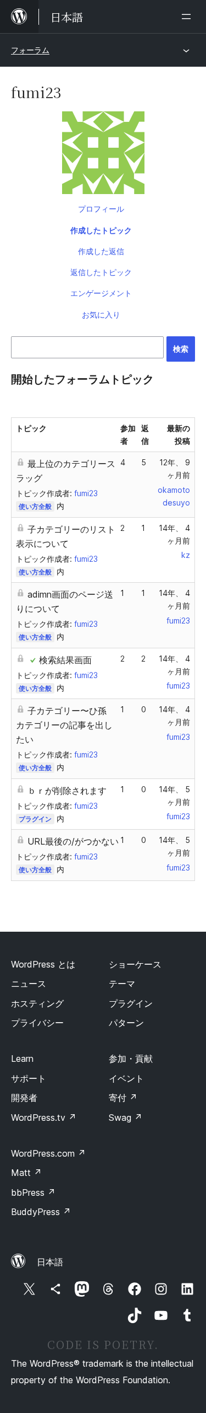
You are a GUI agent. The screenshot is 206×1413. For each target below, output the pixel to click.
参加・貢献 (131, 1058)
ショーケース (135, 964)
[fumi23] (103, 154)
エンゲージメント (101, 293)
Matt (26, 1172)
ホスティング (37, 1003)
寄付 (123, 1097)
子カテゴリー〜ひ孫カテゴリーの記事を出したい (64, 725)
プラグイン (35, 819)
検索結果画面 (65, 659)
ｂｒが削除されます (67, 790)
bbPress (33, 1192)
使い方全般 (35, 506)
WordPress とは (43, 964)
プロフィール (101, 208)
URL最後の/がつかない (73, 841)
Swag (125, 1117)
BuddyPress (41, 1211)
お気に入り (101, 314)
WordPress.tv (43, 1117)
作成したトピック (101, 230)
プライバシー (37, 1022)
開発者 (24, 1097)
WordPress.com (48, 1153)
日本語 (50, 1261)
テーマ (122, 983)
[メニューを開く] (188, 16)
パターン (126, 1022)
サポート (28, 1078)
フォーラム (30, 50)
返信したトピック (101, 272)
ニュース (28, 983)
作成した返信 (101, 251)
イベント (126, 1078)
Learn (22, 1058)
